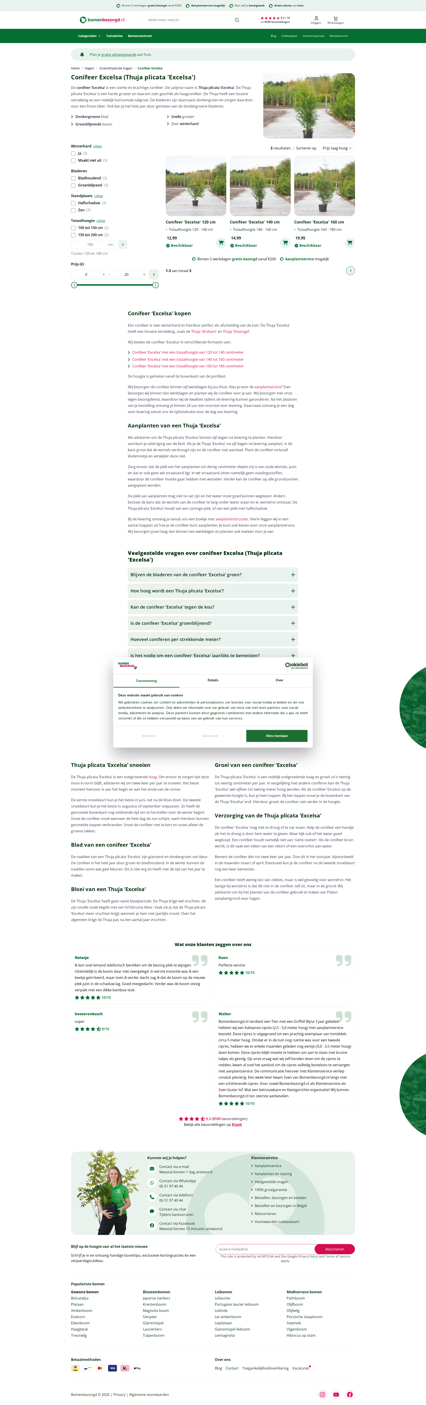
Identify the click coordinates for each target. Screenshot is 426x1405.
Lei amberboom (228, 1316)
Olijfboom (295, 1304)
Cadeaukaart (290, 36)
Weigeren (149, 736)
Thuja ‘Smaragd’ (236, 331)
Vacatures (300, 1368)
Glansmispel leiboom (232, 1329)
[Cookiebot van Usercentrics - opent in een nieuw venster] (288, 665)
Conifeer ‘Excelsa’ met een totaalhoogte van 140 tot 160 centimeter (188, 359)
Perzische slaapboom (305, 1316)
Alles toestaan (277, 736)
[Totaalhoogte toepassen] (122, 244)
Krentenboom (154, 1304)
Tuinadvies (114, 36)
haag (153, 776)
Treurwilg (79, 1335)
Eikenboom (80, 1323)
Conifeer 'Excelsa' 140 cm (255, 222)
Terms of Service (337, 1256)
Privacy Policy (308, 1256)
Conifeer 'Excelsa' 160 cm (319, 222)
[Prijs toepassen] (154, 274)
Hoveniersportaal (313, 36)
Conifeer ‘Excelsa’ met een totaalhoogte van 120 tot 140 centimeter (188, 352)
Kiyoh (237, 1124)
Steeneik (294, 1323)
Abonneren (334, 1249)
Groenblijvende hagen (115, 68)
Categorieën (87, 36)
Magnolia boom (156, 1310)
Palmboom (296, 1298)
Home (75, 68)
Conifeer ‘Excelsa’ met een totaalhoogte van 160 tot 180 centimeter (188, 366)
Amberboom (81, 1310)
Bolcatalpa (80, 1298)
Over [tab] (279, 680)
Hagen (89, 68)
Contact (232, 1368)
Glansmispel (153, 1323)
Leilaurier (223, 1298)
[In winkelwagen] (221, 243)
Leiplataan (223, 1323)
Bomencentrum (140, 36)
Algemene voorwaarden (149, 1394)
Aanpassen (210, 736)
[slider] (74, 285)
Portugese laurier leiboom (237, 1304)
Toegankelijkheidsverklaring (265, 1368)
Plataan (77, 1304)
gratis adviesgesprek (119, 54)
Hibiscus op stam (301, 1335)
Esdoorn (78, 1316)
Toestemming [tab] (146, 681)
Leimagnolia (225, 1335)
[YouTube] (336, 1394)
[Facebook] (350, 1394)
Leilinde (221, 1310)
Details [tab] (213, 680)
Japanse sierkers (156, 1298)
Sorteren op (306, 148)
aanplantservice (267, 386)
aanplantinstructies (231, 519)
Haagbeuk (79, 1329)
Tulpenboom (153, 1335)
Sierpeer (150, 1316)
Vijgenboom (297, 1329)
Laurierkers (152, 1329)
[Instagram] (322, 1394)
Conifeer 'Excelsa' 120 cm (191, 222)
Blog (273, 36)
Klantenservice (339, 36)
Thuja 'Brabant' (204, 331)
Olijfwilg (293, 1310)
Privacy (119, 1394)
